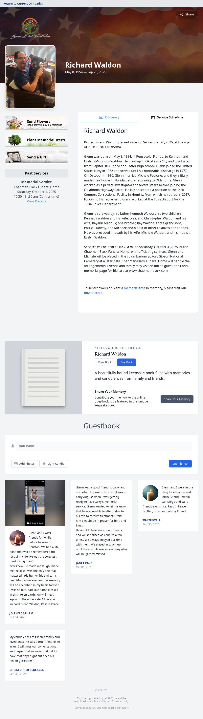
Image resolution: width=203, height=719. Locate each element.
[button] (35, 503)
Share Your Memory (177, 399)
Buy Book (127, 362)
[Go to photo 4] (35, 523)
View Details (36, 201)
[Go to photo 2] (30, 523)
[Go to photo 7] (42, 523)
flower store (93, 293)
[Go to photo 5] (37, 523)
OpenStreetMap (106, 707)
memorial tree (134, 288)
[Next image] (61, 503)
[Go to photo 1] (28, 523)
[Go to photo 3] (33, 523)
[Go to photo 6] (40, 523)
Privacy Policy (90, 701)
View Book (104, 362)
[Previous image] (8, 503)
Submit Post (180, 463)
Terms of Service (112, 701)
